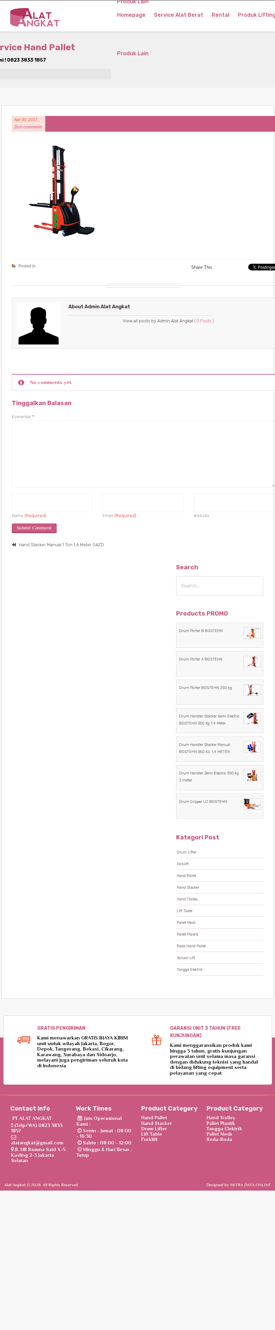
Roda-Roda (219, 1139)
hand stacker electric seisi (90, 123)
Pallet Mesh (186, 923)
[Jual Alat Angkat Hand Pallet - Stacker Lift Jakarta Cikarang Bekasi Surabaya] (34, 19)
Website (202, 515)
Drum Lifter (187, 852)
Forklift (183, 864)
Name (29, 515)
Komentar (23, 416)
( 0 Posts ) (204, 320)
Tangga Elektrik (190, 969)
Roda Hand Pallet (191, 946)
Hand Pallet (186, 876)
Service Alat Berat (178, 15)
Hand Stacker (188, 887)
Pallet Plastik (188, 934)
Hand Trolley (187, 899)
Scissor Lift (186, 958)
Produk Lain (133, 53)
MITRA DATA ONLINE (250, 1184)
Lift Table (184, 911)
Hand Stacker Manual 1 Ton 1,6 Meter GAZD (61, 544)
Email (119, 515)
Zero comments (28, 127)
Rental (220, 15)
